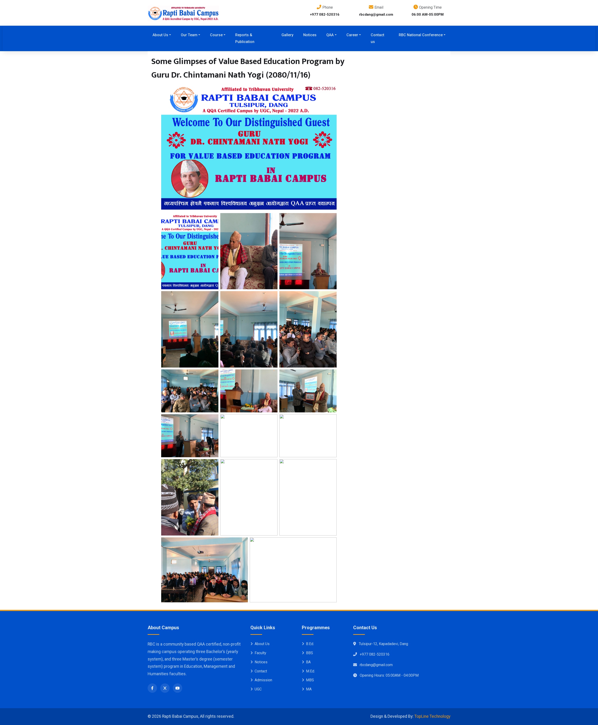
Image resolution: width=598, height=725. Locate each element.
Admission (263, 680)
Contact (261, 671)
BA (308, 662)
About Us (160, 35)
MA (309, 689)
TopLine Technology (432, 716)
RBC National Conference (421, 35)
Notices (310, 35)
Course (216, 35)
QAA (330, 35)
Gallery (287, 35)
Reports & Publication (244, 38)
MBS (310, 680)
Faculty (260, 653)
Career (352, 35)
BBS (309, 653)
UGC (258, 689)
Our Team (189, 35)
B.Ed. (310, 644)
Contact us (377, 38)
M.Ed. (310, 671)
